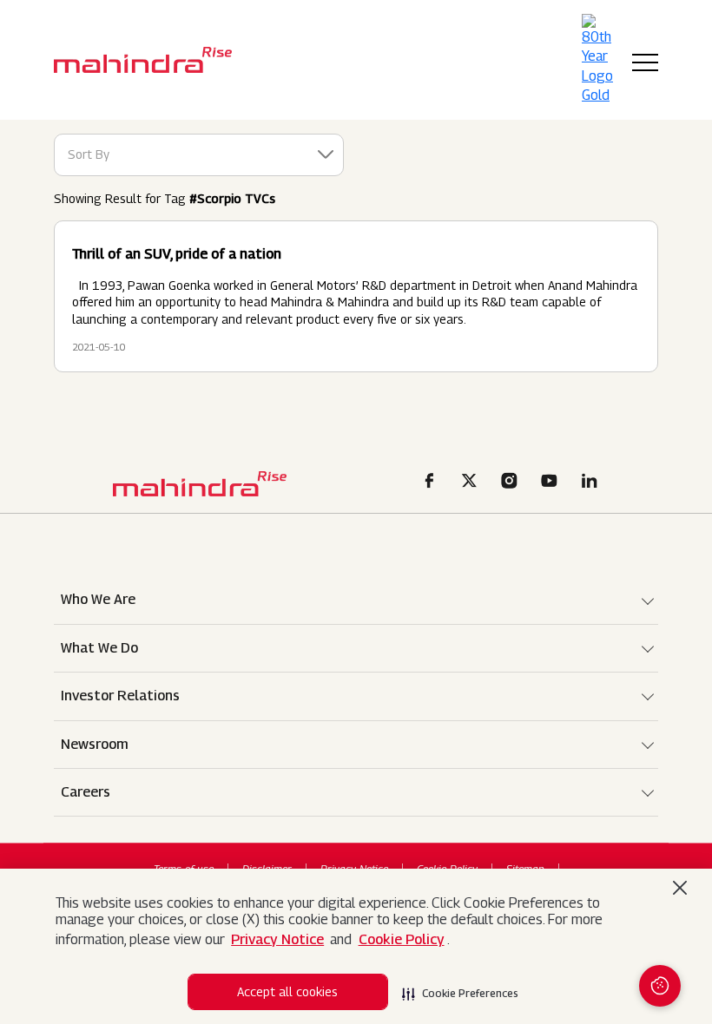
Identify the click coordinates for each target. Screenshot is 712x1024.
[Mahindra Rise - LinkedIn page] (592, 483)
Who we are (98, 599)
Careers (85, 792)
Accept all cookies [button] (287, 991)
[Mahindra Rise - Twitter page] (472, 483)
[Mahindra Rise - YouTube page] (552, 483)
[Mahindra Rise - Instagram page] (512, 483)
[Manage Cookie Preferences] (660, 986)
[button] (460, 988)
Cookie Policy (402, 939)
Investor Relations (120, 695)
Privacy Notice (277, 939)
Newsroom (95, 744)
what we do (99, 648)
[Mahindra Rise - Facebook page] (432, 483)
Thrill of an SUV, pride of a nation (176, 254)
